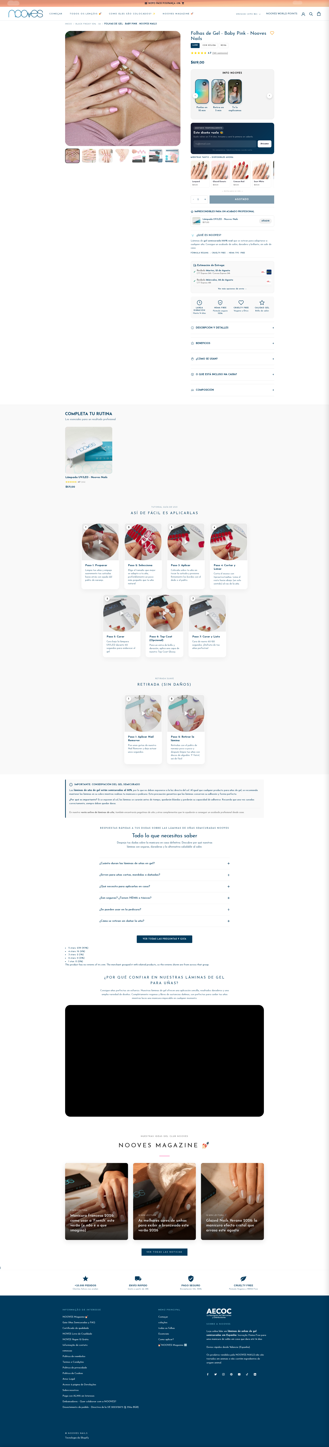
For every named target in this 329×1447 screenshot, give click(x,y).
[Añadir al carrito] (107, 470)
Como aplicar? (166, 1339)
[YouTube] (239, 1374)
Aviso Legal (69, 1379)
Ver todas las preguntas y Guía (164, 939)
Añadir (265, 221)
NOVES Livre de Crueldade (77, 1334)
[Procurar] (311, 14)
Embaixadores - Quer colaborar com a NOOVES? (89, 1401)
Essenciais (163, 1334)
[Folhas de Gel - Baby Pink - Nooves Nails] (72, 156)
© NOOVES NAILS (76, 1433)
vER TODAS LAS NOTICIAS (164, 1252)
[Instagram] (223, 1374)
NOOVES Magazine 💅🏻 (178, 14)
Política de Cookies (73, 1373)
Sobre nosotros (71, 1390)
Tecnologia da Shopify (77, 1438)
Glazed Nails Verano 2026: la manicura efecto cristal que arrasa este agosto (231, 1225)
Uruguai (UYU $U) (247, 14)
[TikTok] (247, 1374)
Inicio (68, 24)
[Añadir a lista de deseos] (272, 33)
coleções (162, 1322)
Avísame (264, 144)
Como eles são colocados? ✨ (132, 14)
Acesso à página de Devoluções (79, 1384)
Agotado (242, 199)
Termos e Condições (73, 1362)
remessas (67, 1351)
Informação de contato (75, 1345)
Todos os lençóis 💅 (86, 14)
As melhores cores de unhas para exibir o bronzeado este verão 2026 (163, 1225)
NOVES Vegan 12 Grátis (76, 1339)
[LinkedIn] (255, 1374)
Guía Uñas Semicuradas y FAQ (79, 1322)
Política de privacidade (75, 1367)
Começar (56, 14)
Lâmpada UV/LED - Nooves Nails (86, 477)
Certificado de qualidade (76, 1328)
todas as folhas (166, 1328)
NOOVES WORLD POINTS (281, 14)
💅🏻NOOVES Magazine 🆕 (172, 1345)
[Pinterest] (231, 1374)
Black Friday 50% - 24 (88, 24)
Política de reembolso (74, 1356)
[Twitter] (215, 1374)
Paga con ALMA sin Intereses (78, 1396)
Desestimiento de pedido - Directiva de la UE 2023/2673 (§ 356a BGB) (101, 1407)
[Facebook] (207, 1374)
